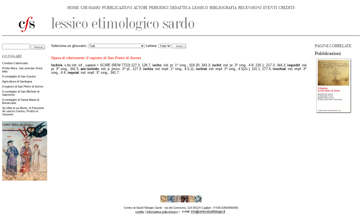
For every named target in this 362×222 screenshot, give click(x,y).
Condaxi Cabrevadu (15, 63)
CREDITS (287, 8)
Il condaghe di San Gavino (19, 76)
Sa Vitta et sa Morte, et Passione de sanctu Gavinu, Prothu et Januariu (23, 111)
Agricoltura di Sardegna (17, 81)
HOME (73, 8)
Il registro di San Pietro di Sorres (22, 86)
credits (139, 211)
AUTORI (140, 8)
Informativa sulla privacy (162, 211)
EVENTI (270, 8)
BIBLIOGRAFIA (223, 8)
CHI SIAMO (90, 8)
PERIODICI (159, 8)
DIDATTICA (180, 8)
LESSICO (200, 8)
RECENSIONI (250, 8)
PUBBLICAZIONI (117, 8)
